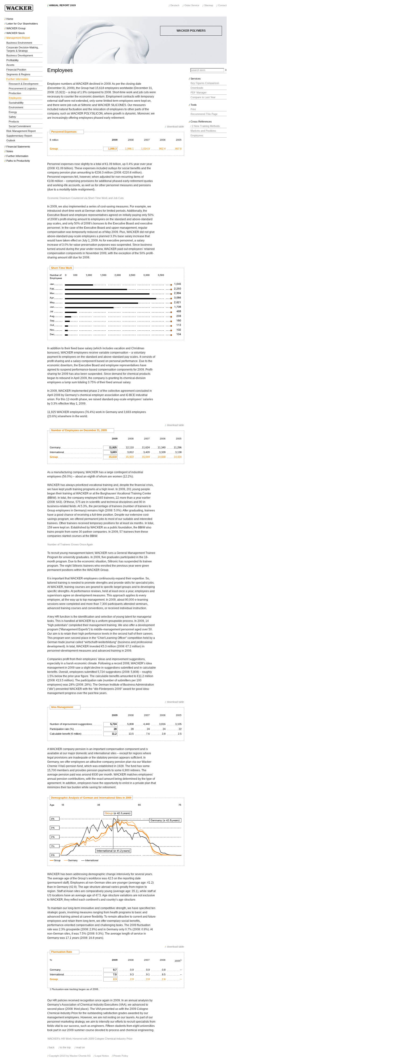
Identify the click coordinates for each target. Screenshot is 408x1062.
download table (175, 126)
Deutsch (174, 5)
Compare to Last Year (203, 97)
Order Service (191, 5)
